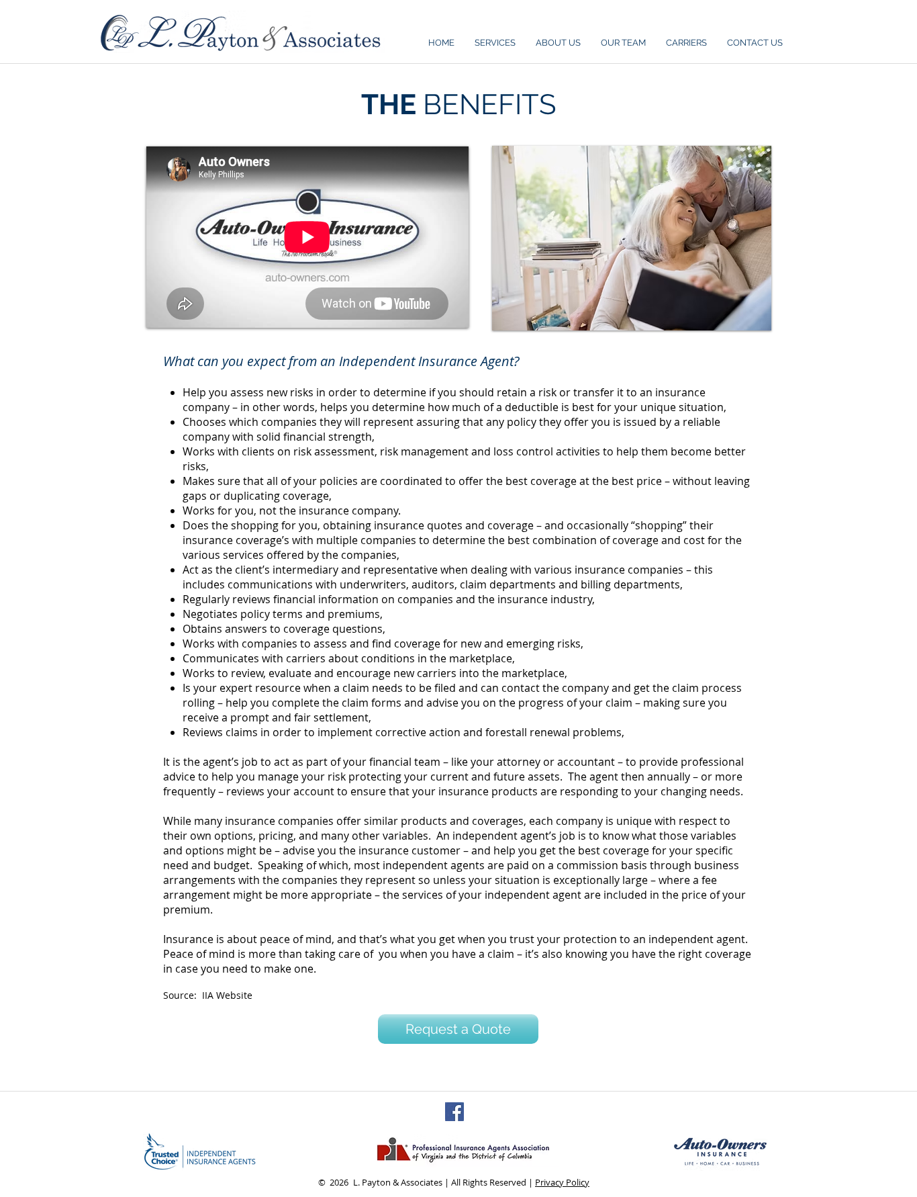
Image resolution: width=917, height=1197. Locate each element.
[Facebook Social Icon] (454, 1111)
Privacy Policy (562, 1182)
